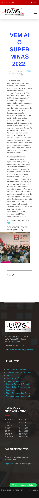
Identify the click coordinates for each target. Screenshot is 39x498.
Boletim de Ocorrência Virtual (16, 378)
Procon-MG (10, 375)
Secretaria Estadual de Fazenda (18, 384)
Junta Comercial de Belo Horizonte (19, 372)
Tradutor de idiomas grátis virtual (18, 396)
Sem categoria (11, 72)
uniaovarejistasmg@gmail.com (21, 350)
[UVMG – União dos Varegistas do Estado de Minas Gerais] (15, 11)
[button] (23, 485)
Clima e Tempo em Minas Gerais (18, 393)
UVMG (28, 71)
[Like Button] (9, 275)
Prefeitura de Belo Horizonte (16, 369)
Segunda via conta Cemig (15, 381)
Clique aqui (9, 464)
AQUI (9, 223)
